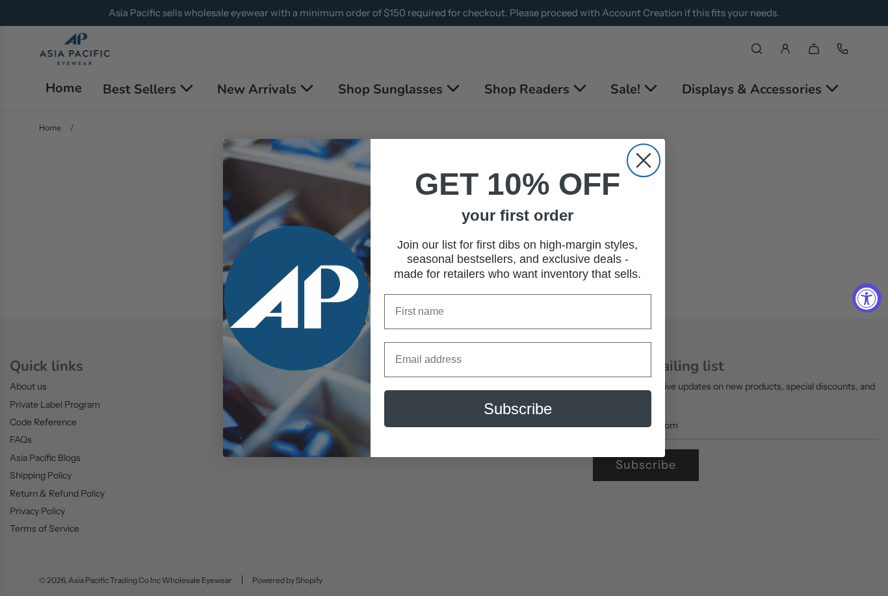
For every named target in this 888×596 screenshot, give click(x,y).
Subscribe (518, 408)
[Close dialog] (643, 160)
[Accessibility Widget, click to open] (866, 298)
